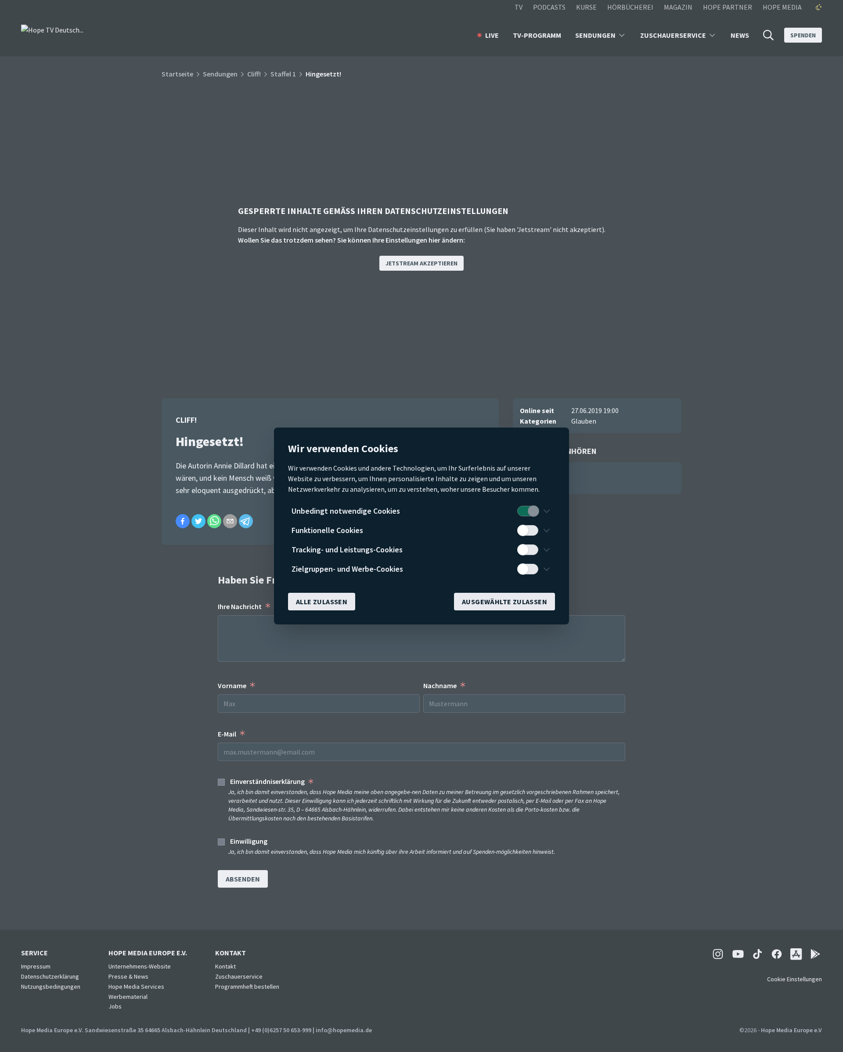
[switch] (527, 511)
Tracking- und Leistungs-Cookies (347, 549)
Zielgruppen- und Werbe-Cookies (347, 569)
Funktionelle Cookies (327, 530)
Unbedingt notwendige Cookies (346, 511)
